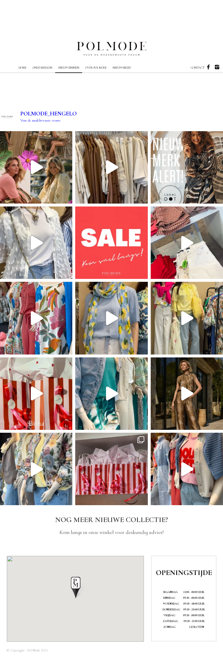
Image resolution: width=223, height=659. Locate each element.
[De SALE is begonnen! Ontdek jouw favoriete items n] (111, 242)
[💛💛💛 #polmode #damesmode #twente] (36, 469)
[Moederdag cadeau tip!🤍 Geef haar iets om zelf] (36, 393)
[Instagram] (217, 67)
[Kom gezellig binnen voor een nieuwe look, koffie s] (187, 318)
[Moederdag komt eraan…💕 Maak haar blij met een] (111, 469)
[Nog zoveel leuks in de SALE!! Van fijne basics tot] (36, 242)
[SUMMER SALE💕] (36, 167)
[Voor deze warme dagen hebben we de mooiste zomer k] (36, 318)
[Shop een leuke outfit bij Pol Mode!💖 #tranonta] (187, 242)
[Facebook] (208, 67)
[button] (75, 587)
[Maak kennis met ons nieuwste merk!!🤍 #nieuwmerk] (187, 167)
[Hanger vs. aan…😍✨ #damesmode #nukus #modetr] (187, 393)
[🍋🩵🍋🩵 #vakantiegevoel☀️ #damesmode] (111, 318)
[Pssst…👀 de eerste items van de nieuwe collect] (111, 167)
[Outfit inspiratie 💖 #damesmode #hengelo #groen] (111, 393)
